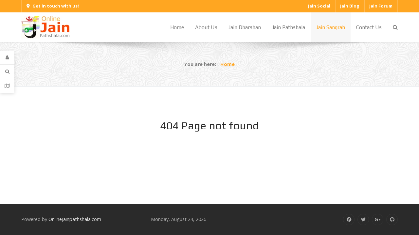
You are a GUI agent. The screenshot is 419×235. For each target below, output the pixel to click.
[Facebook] (349, 219)
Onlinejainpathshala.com (74, 219)
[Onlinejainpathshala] (45, 27)
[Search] (7, 72)
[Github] (392, 219)
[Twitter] (363, 219)
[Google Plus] (377, 219)
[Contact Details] (7, 86)
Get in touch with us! (55, 6)
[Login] (7, 58)
